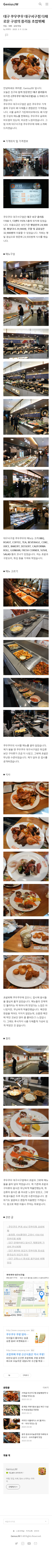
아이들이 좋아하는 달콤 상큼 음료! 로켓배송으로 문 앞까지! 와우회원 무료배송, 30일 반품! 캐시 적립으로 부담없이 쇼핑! (17, 1339)
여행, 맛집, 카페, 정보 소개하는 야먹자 (20, 1480)
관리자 (36, 1530)
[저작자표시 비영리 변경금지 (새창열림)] (35, 1375)
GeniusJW (10, 4)
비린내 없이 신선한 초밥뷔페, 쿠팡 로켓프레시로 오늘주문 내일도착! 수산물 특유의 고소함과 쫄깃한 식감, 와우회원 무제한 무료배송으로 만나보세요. (25, 1359)
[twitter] (16, 1544)
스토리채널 (20, 1530)
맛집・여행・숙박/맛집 (12, 26)
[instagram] (22, 1544)
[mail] (35, 1544)
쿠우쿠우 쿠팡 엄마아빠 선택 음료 (17, 1334)
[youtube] (29, 1544)
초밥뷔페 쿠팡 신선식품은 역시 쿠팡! (25, 1354)
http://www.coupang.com (18, 1330)
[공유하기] (12, 1375)
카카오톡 (29, 1530)
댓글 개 (6, 1455)
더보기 (46, 1387)
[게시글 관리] (16, 1375)
